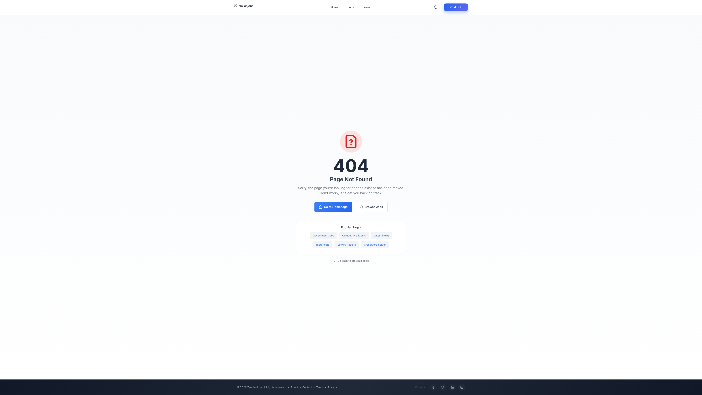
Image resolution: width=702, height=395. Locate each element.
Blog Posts (322, 244)
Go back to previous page (353, 260)
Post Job (456, 7)
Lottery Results (346, 244)
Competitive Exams (354, 235)
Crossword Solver (375, 244)
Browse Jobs (374, 207)
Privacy (332, 387)
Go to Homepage (336, 207)
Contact (307, 387)
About (294, 387)
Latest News (381, 235)
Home (334, 7)
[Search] (436, 7)
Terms (320, 387)
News (367, 7)
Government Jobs (323, 235)
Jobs (351, 7)
